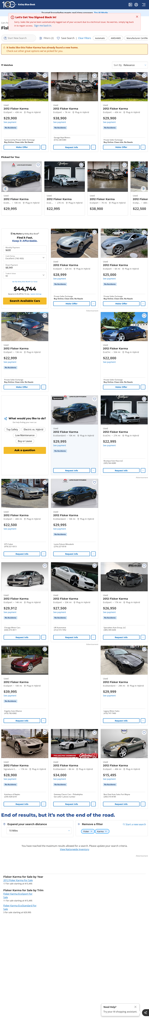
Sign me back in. (43, 25)
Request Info (71, 147)
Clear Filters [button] (84, 38)
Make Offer (22, 147)
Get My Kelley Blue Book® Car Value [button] (24, 282)
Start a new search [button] (136, 824)
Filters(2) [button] (49, 38)
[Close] (135, 1007)
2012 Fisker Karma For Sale (18, 880)
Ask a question (24, 450)
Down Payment (12, 265)
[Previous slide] (5, 189)
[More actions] (43, 147)
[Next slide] (143, 189)
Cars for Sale (7, 22)
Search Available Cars (25, 300)
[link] (10, 127)
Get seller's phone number (64, 797)
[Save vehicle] (44, 75)
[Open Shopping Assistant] (145, 1012)
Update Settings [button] (35, 294)
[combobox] (18, 38)
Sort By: (118, 65)
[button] (130, 5)
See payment (10, 122)
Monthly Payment (13, 247)
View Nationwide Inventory (74, 849)
